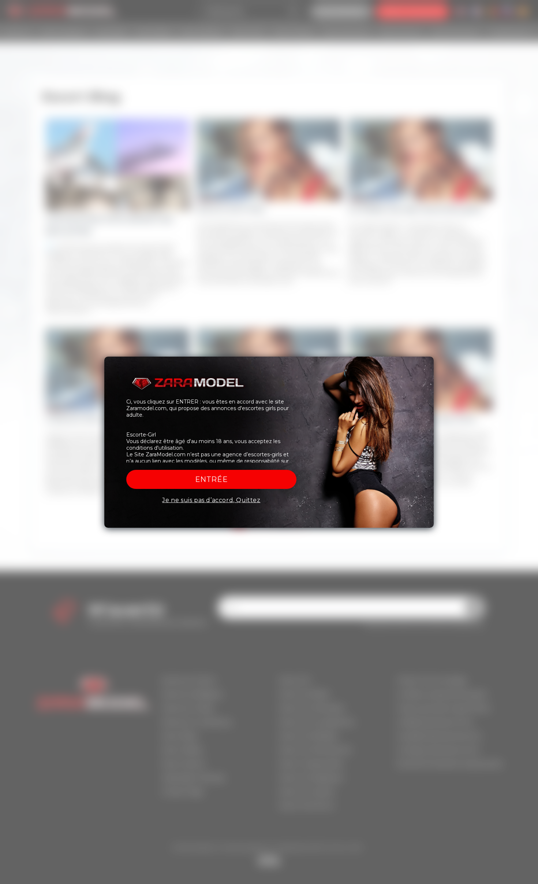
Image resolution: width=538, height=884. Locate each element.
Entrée (211, 479)
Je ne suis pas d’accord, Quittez (211, 500)
